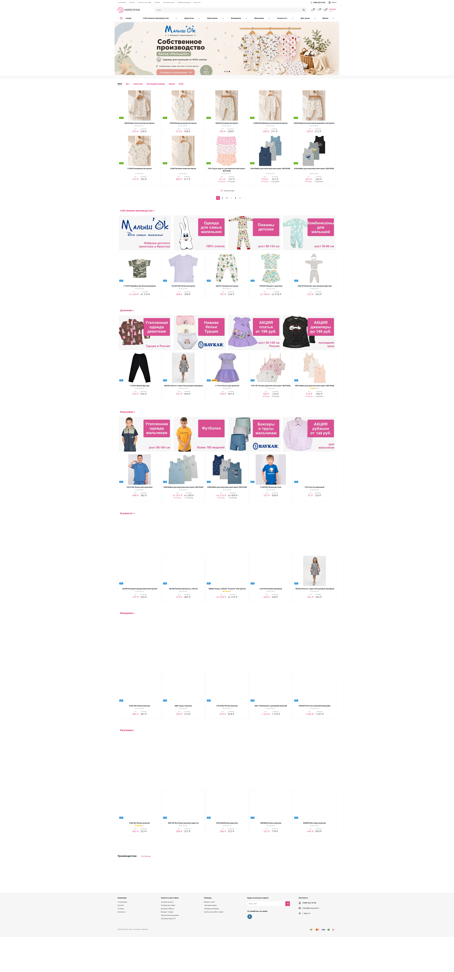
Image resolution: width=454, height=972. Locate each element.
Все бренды (146, 839)
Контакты (121, 894)
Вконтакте (249, 899)
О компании (122, 884)
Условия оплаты (167, 884)
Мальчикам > (127, 412)
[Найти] (304, 10)
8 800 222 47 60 (309, 885)
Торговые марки (210, 888)
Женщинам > (127, 613)
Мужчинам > (127, 712)
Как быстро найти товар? (213, 894)
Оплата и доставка (170, 880)
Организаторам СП (168, 901)
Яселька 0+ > (127, 513)
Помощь (208, 880)
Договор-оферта (167, 891)
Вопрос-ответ (209, 884)
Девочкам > (127, 310)
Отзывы (121, 891)
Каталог (121, 888)
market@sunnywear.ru (311, 891)
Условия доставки (168, 888)
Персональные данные (170, 898)
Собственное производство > (137, 210)
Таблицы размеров (211, 891)
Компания (122, 880)
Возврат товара (167, 894)
